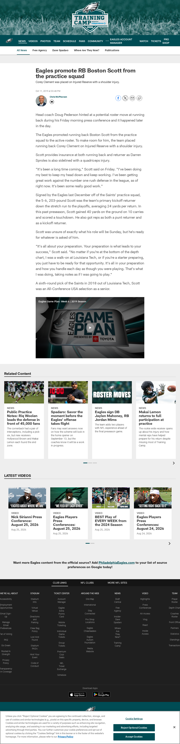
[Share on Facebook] (118, 99)
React (145, 625)
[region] (90, 727)
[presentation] (174, 463)
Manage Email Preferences (5, 625)
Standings (174, 639)
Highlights (145, 599)
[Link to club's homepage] (9, 40)
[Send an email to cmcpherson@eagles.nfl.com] (52, 102)
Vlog (145, 619)
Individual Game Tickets (61, 634)
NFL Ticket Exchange (61, 666)
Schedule (61, 675)
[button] (90, 327)
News (118, 593)
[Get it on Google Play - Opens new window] (101, 696)
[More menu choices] (107, 40)
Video (145, 593)
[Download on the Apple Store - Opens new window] (77, 695)
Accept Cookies (134, 736)
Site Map (90, 599)
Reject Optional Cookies (134, 727)
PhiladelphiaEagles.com (117, 562)
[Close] (174, 727)
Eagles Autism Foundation (90, 639)
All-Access (145, 613)
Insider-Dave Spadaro (118, 619)
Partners (175, 628)
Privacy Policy (65, 736)
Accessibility (6, 599)
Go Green (5, 645)
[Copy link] (139, 98)
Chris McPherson (58, 97)
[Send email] (132, 99)
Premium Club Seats (61, 654)
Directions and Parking (35, 619)
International (90, 604)
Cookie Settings (134, 718)
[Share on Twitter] (125, 99)
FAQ (6, 639)
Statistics (174, 633)
